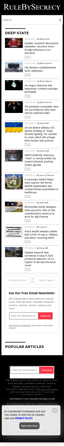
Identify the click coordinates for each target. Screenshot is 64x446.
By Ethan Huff (43, 123)
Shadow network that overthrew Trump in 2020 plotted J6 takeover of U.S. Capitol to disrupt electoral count (40, 259)
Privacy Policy (24, 418)
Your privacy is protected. (20, 325)
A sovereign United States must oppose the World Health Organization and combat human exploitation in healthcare (41, 186)
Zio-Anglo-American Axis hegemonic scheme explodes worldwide (41, 88)
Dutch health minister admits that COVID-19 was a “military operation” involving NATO (41, 234)
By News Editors (45, 63)
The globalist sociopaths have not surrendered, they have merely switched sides (41, 110)
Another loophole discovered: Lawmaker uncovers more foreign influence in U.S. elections (41, 48)
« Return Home (17, 280)
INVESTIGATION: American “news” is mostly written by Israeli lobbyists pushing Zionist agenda (40, 160)
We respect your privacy (47, 389)
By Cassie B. (42, 227)
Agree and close (29, 425)
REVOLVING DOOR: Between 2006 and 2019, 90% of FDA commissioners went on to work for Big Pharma (40, 212)
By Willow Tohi (43, 39)
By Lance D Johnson (45, 175)
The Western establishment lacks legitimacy (40, 69)
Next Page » (47, 280)
